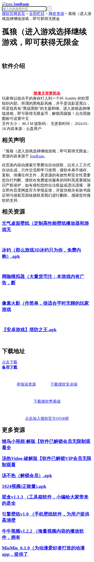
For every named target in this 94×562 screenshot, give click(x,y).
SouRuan (37, 156)
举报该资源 (26, 384)
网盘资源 (56, 14)
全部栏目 (37, 14)
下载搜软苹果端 (47, 401)
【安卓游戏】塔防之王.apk (29, 329)
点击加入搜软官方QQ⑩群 (47, 418)
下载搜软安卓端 (63, 384)
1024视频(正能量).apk (24, 486)
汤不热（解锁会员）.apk (27, 475)
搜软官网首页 (13, 14)
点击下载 (9, 362)
